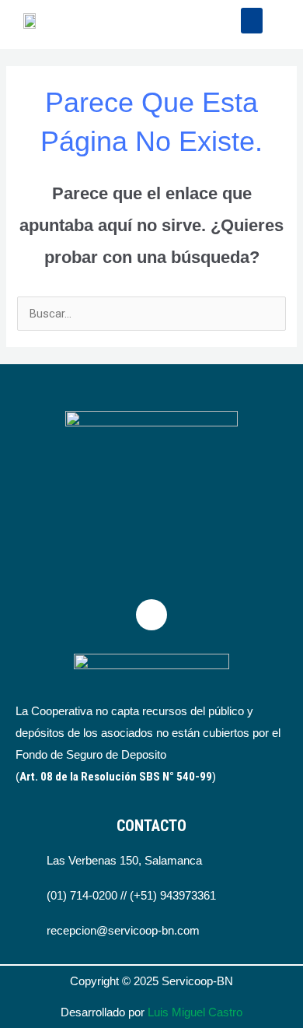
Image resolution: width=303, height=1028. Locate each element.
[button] (252, 20)
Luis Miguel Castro (195, 1012)
